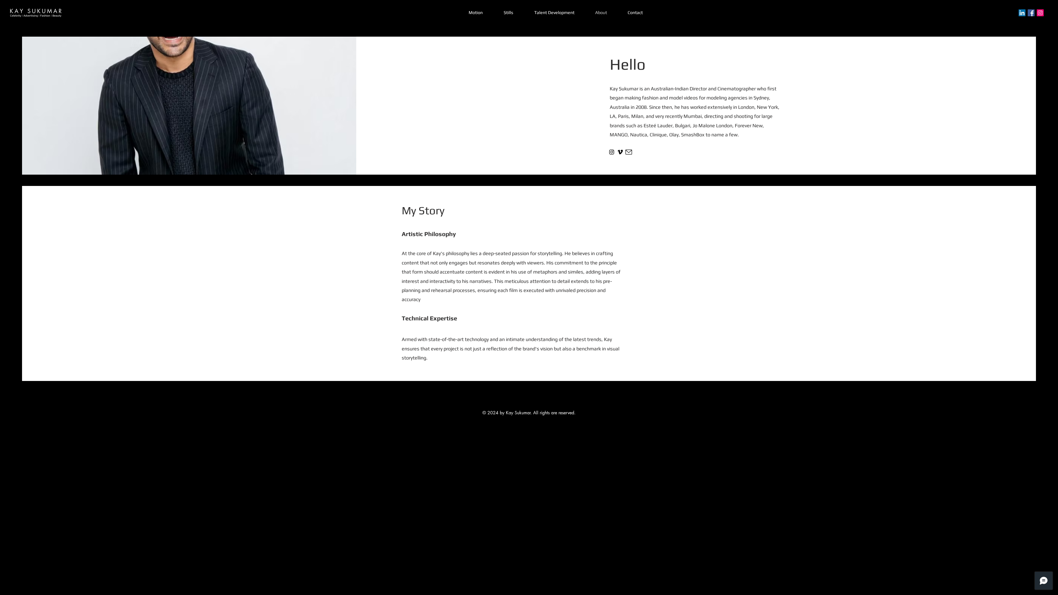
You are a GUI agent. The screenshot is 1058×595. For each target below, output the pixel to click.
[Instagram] (1040, 12)
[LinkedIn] (1022, 12)
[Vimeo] (620, 152)
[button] (508, 13)
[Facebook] (1031, 12)
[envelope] (628, 152)
